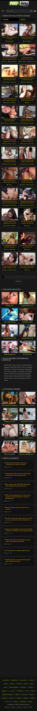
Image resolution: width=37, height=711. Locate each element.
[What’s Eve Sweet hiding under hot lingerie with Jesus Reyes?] (27, 153)
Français (18, 698)
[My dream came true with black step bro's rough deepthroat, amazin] (10, 71)
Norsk (12, 683)
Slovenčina (5, 680)
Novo (23, 19)
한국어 (26, 683)
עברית (26, 691)
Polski (32, 691)
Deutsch (31, 680)
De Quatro (23, 61)
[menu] (3, 11)
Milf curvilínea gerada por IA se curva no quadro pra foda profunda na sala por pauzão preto (18, 496)
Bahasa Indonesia (8, 694)
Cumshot (7, 102)
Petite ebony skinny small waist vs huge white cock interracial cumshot (18, 540)
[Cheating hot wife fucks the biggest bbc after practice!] (27, 194)
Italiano (17, 694)
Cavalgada (10, 41)
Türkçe (16, 701)
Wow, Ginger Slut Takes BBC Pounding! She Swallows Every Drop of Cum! (18, 485)
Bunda (13, 249)
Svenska (11, 698)
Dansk (30, 701)
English (26, 698)
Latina (23, 184)
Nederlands (14, 680)
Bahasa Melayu (13, 687)
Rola (14, 102)
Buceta (28, 249)
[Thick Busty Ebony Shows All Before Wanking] (10, 238)
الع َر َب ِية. (11, 691)
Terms (13, 707)
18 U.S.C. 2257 (27, 707)
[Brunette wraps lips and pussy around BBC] (10, 112)
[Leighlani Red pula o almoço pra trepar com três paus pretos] (27, 50)
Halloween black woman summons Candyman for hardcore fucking (16, 463)
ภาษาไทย (19, 683)
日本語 (32, 698)
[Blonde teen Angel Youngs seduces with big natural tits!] (10, 194)
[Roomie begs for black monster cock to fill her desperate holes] (27, 214)
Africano (30, 82)
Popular (6, 19)
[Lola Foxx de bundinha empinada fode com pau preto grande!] (10, 214)
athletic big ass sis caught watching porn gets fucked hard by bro (18, 560)
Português (20, 691)
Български (23, 701)
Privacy (7, 707)
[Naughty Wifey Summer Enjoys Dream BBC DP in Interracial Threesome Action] (27, 112)
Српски (6, 683)
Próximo (18, 281)
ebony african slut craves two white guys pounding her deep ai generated (18, 474)
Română (4, 698)
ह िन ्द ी (8, 701)
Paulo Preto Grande (10, 143)
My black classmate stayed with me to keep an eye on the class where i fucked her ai (19, 519)
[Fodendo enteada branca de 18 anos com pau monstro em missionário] (27, 30)
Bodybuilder (13, 61)
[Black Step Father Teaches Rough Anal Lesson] (27, 71)
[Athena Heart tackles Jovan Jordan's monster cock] (27, 91)
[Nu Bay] (18, 3)
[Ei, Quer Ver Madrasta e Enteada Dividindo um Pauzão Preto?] (27, 132)
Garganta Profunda (10, 82)
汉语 (31, 683)
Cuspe (28, 225)
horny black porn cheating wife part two (18, 550)
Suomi (5, 687)
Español (31, 694)
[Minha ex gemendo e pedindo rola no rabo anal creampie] (10, 173)
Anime (6, 270)
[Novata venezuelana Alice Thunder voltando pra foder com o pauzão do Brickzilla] (10, 259)
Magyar (4, 691)
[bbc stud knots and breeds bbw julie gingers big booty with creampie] (10, 50)
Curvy (5, 61)
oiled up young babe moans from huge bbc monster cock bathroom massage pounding (19, 529)
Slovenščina (23, 680)
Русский (24, 694)
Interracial (32, 61)
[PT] (35, 11)
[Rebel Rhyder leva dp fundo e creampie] (10, 30)
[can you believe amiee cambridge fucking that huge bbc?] (10, 153)
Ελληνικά (23, 687)
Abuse (19, 707)
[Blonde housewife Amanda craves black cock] (27, 238)
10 (33, 277)
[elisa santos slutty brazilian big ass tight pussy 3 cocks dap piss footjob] (27, 259)
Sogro (24, 82)
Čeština (31, 687)
